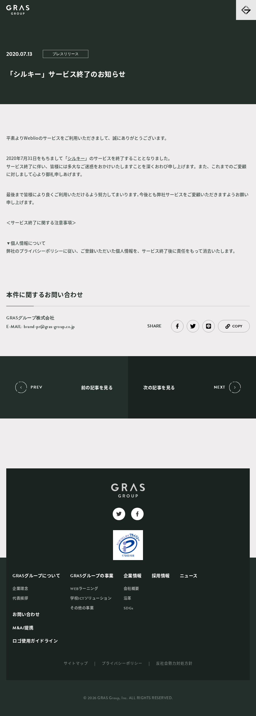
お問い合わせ (26, 614)
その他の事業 (82, 608)
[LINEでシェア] (208, 326)
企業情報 (133, 576)
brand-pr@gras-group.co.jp (49, 326)
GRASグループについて (36, 576)
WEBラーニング (84, 589)
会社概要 (131, 589)
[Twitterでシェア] (193, 326)
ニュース (189, 576)
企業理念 (20, 589)
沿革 (127, 598)
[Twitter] (119, 514)
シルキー (76, 158)
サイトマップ (76, 663)
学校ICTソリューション (90, 598)
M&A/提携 (22, 628)
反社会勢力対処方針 (174, 663)
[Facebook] (137, 514)
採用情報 (161, 576)
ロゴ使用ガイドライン (35, 641)
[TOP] (17, 10)
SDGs (128, 608)
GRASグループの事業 (92, 576)
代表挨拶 (20, 598)
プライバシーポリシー (122, 663)
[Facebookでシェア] (177, 326)
